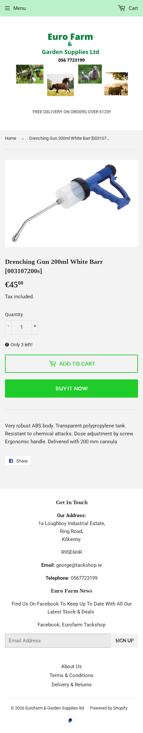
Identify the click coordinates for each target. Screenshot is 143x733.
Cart (132, 8)
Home (10, 138)
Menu (19, 8)
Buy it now (72, 388)
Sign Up (124, 640)
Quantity (14, 314)
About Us (71, 666)
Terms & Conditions (71, 675)
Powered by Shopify (108, 708)
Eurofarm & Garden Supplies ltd (54, 708)
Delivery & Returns (72, 685)
